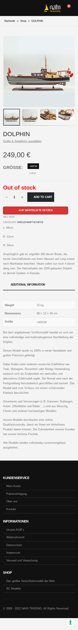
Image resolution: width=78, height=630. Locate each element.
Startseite (9, 20)
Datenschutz (14, 545)
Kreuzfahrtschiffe (30, 222)
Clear (32, 173)
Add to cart (43, 197)
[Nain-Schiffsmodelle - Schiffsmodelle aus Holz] (52, 8)
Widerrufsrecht (15, 537)
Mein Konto (13, 486)
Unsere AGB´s (15, 529)
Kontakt (11, 509)
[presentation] (8, 71)
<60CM (33, 166)
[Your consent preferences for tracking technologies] (70, 622)
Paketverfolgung (16, 493)
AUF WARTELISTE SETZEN (36, 210)
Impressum (13, 552)
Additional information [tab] (28, 284)
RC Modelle (13, 588)
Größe (12, 167)
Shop (23, 20)
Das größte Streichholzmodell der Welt (30, 581)
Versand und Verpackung (21, 560)
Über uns (12, 501)
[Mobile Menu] (6, 8)
